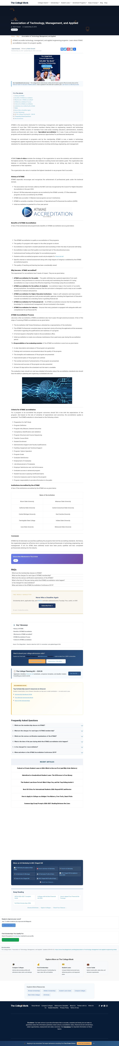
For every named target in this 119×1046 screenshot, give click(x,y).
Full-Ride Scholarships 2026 (23, 903)
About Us (73, 1006)
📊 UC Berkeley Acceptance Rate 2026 (23, 868)
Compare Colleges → (37, 661)
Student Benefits (53, 1008)
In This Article (18, 93)
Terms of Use (74, 1008)
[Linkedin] (104, 1006)
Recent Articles (19, 118)
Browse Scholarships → (10, 939)
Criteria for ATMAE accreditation (24, 104)
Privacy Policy (64, 1008)
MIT (16, 560)
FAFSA (40, 600)
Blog (101, 3)
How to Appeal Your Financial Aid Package (69, 897)
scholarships (17, 936)
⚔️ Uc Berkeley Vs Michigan (22, 874)
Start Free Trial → (9, 925)
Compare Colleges (80, 990)
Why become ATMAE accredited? (24, 99)
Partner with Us (82, 1006)
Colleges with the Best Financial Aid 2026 (46, 897)
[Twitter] (102, 1006)
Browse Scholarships (34, 990)
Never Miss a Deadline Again (23, 110)
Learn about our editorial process (70, 84)
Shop (105, 3)
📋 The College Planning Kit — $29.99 (25, 114)
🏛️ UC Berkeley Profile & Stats (45, 874)
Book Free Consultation (84, 1043)
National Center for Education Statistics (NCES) (24, 84)
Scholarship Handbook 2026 (23, 694)
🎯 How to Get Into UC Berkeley (46, 868)
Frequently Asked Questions (23, 116)
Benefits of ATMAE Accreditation (24, 97)
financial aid (59, 256)
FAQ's (16, 108)
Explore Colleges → (46, 907)
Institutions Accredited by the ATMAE (25, 106)
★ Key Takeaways (19, 112)
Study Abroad (36, 1006)
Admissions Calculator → (56, 661)
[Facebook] (99, 1006)
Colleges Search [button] (43, 3)
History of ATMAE (19, 95)
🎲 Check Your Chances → (47, 882)
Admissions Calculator (61, 1006)
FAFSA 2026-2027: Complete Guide (23, 897)
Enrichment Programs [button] (79, 3)
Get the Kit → (74, 673)
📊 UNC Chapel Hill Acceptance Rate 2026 (68, 874)
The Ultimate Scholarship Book (24, 697)
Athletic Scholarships (49, 990)
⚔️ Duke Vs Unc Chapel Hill (21, 878)
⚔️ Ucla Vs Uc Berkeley (66, 868)
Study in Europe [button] (93, 3)
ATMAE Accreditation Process (23, 102)
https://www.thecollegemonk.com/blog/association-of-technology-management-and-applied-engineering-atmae (86, 949)
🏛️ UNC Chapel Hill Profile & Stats (46, 878)
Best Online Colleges (34, 995)
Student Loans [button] (65, 3)
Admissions (43, 656)
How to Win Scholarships (22, 700)
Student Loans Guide (65, 990)
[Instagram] (107, 1006)
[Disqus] (47, 835)
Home (12, 20)
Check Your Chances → (60, 907)
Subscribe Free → (47, 605)
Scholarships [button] (55, 3)
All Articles (46, 995)
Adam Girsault (31, 48)
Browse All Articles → (34, 907)
